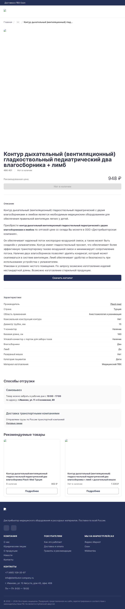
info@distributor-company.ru (19, 578)
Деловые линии (14, 423)
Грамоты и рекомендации (57, 550)
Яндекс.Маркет (93, 542)
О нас (7, 542)
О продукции (10, 550)
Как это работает (53, 542)
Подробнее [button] (32, 491)
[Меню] (120, 11)
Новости (8, 555)
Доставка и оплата (54, 546)
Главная (8, 22)
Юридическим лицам (15, 546)
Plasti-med (116, 304)
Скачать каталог (62, 277)
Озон (87, 546)
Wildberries (90, 550)
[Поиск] (108, 11)
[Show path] (18, 22)
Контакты (8, 559)
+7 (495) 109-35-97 (15, 572)
